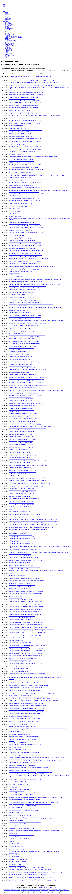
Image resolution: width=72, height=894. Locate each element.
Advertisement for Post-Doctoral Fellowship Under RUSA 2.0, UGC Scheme (22, 238)
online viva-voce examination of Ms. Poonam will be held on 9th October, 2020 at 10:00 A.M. (25, 690)
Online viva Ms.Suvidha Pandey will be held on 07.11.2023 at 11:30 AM (22, 405)
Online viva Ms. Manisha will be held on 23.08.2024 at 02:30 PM (20, 330)
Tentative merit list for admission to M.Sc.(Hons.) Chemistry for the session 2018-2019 (24, 800)
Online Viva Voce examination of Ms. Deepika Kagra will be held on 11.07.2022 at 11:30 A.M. (26, 549)
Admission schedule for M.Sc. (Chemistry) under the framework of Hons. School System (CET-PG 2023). (27, 428)
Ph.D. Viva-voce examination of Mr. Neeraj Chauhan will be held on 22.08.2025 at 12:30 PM (25, 187)
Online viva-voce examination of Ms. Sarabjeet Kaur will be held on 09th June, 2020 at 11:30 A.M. (26, 710)
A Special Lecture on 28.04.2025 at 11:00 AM (17, 246)
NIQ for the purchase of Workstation (15, 807)
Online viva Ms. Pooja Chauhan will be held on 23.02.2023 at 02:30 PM (21, 478)
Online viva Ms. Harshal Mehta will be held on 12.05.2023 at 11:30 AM (21, 447)
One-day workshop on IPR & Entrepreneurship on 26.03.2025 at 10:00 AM (22, 248)
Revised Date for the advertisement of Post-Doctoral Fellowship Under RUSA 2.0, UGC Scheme (26, 225)
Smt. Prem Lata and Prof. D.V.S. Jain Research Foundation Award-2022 (21, 410)
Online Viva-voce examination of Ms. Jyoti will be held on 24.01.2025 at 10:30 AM (23, 271)
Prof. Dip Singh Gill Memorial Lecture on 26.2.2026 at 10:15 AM (20, 126)
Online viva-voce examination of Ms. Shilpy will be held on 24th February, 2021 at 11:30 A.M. (25, 663)
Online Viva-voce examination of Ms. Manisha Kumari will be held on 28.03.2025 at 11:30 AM (26, 250)
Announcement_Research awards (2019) (16, 640)
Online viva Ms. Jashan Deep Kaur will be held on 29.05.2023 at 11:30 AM (22, 439)
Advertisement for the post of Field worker (16, 680)
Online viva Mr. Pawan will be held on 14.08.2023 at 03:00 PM (20, 419)
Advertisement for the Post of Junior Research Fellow (18, 637)
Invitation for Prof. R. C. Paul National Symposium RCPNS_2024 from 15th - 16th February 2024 (26, 379)
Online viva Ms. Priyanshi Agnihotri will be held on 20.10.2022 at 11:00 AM (22, 504)
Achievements (7, 16)
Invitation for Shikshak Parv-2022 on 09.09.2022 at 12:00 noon (20, 511)
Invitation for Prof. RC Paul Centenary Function (17, 787)
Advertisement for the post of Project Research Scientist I (19, 220)
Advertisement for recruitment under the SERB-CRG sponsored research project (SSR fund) (25, 302)
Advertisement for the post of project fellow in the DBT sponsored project (22, 765)
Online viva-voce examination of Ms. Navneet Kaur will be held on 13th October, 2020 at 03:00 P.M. (27, 688)
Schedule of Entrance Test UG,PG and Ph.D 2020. (18, 723)
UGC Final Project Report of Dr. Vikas (15, 812)
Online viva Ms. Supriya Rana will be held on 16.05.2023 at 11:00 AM (21, 454)
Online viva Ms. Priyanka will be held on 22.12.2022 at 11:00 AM (20, 494)
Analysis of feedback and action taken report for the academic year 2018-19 (22, 541)
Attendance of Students (9, 24)
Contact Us (7, 20)
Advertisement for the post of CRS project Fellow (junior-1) (19, 517)
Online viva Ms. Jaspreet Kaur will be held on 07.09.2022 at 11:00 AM (21, 512)
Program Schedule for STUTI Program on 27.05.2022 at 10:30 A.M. (21, 562)
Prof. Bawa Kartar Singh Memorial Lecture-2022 (17, 575)
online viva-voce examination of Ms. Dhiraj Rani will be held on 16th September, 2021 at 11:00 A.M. (27, 622)
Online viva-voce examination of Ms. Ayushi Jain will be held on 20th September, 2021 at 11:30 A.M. (27, 619)
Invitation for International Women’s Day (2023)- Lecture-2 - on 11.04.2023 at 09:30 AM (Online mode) (27, 460)
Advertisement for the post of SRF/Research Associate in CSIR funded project (22, 739)
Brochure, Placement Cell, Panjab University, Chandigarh (19, 411)
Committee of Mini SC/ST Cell (14, 509)
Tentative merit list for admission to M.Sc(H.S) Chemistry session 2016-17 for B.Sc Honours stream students (28, 875)
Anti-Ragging (7, 35)
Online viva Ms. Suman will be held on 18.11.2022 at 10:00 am (20, 496)
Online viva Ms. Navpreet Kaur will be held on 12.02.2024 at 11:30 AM (21, 380)
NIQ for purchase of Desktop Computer (16, 857)
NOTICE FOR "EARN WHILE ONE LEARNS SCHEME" (20, 554)
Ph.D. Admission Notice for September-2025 (17, 180)
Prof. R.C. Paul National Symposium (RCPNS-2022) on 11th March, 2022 (22, 583)
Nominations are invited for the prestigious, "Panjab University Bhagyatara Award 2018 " (24, 763)
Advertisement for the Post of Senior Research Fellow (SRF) (19, 388)
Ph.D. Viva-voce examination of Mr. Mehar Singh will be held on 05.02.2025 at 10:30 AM (25, 269)
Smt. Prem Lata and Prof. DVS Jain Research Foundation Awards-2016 (21, 835)
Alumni (6, 51)
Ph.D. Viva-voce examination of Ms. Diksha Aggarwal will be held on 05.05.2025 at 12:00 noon (26, 243)
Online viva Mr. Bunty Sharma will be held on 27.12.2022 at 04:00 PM (21, 493)
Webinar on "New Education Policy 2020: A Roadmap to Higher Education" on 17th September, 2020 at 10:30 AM (29, 698)
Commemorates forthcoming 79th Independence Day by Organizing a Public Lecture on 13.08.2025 (26, 193)
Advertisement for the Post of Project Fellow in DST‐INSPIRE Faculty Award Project (24, 682)
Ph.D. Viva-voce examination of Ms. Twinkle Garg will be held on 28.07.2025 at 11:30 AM (25, 200)
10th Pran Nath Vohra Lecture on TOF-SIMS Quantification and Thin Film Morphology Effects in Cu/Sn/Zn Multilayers (30, 179)
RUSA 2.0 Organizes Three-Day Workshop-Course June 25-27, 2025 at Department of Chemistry (26, 214)
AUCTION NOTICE (12, 841)
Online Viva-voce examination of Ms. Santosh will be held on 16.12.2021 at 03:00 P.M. (24, 604)
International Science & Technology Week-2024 (17, 294)
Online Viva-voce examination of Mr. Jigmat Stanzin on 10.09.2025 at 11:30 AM (23, 177)
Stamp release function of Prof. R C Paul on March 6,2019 (19, 770)
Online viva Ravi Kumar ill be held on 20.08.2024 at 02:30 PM (20, 328)
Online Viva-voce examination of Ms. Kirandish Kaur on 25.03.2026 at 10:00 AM (23, 121)
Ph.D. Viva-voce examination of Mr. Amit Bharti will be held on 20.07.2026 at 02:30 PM (24, 100)
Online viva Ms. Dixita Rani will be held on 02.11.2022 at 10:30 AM (21, 501)
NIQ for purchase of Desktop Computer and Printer (18, 859)
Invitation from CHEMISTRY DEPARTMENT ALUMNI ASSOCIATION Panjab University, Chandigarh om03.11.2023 (30, 76)
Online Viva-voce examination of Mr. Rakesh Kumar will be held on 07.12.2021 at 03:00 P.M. (25, 611)
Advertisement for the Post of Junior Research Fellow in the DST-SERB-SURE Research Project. (26, 403)
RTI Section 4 (7, 29)
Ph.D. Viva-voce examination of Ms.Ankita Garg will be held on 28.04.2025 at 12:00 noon (25, 245)
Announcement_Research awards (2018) (16, 729)
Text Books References (13, 833)
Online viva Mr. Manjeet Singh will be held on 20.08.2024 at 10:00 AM (21, 331)
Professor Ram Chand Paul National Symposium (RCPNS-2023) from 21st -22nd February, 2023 (26, 486)
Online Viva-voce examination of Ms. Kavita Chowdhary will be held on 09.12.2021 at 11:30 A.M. (26, 606)
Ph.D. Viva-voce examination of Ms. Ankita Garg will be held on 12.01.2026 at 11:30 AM (25, 149)
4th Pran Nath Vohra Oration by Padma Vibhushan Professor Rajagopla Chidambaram (24, 752)
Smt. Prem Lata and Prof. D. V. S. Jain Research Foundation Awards (21, 695)
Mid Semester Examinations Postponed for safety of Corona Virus (20, 716)
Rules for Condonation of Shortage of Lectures (17, 731)
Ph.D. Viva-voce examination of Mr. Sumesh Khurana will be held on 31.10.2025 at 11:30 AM (25, 174)
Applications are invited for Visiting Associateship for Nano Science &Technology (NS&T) (25, 822)
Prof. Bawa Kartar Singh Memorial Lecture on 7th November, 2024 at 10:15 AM (23, 300)
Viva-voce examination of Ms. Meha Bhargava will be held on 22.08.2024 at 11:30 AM (24, 325)
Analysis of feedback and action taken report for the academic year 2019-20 (22, 540)
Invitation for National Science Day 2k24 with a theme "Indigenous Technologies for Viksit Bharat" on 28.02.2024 (29, 370)
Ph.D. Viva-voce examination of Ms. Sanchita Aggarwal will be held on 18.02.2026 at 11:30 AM (26, 139)
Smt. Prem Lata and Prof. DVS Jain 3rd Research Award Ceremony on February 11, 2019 (25, 779)
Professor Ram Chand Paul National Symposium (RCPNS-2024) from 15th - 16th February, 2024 (26, 382)
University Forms (8, 48)
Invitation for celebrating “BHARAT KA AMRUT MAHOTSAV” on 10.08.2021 (23, 634)
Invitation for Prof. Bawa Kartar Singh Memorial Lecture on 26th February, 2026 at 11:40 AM (25, 130)
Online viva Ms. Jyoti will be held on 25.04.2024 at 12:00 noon (20, 359)
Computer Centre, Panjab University (45, 887)
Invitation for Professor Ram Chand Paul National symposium (20, 815)
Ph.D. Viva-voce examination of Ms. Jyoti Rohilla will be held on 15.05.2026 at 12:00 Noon (25, 112)
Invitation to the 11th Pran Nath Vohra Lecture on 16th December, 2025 (21, 161)
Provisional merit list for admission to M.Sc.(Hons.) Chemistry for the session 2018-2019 (24, 799)
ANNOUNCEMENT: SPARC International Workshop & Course (20, 750)
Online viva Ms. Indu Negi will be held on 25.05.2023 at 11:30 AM (21, 441)
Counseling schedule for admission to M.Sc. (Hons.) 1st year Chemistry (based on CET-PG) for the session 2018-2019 (30, 804)
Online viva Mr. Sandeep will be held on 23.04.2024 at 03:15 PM (20, 356)
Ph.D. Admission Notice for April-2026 (16, 118)
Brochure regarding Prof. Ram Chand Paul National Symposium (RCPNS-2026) (23, 151)
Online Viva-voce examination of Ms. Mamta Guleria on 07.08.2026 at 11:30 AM (23, 97)
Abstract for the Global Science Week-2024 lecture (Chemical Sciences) (21, 297)
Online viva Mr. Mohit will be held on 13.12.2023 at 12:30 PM (20, 397)
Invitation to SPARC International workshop (16, 747)
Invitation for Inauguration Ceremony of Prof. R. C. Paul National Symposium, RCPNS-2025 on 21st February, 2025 (29, 258)
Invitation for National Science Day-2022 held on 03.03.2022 (19, 588)
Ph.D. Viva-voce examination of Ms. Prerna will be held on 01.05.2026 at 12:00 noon (24, 113)
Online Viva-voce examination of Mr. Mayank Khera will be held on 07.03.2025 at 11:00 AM (25, 255)
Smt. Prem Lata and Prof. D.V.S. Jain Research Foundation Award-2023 (21, 308)
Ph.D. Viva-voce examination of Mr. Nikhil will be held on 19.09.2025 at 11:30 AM (23, 183)
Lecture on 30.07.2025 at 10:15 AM (15, 195)
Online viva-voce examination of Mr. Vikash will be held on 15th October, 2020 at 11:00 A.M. (25, 687)
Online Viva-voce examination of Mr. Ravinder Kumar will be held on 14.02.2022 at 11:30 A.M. (26, 591)
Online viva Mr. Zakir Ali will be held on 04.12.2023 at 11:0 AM (20, 400)
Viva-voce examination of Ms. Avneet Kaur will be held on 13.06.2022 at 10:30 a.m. (24, 557)
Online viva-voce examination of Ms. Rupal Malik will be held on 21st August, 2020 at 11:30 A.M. (26, 708)
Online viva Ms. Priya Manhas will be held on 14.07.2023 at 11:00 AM (21, 431)
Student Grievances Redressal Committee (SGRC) (14, 37)
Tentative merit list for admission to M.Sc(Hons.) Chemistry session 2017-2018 (23, 831)
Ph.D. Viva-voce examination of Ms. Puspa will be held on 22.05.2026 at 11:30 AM (23, 107)
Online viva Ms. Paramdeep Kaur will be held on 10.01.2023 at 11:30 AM (22, 491)
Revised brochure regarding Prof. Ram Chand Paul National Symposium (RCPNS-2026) (24, 141)
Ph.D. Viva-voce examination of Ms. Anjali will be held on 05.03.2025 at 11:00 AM (23, 256)
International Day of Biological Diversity (16, 349)
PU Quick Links (6, 33)
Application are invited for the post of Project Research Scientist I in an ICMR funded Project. (25, 170)
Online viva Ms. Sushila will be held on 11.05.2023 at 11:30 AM (20, 449)
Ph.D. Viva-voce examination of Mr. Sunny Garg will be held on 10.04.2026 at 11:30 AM (25, 120)
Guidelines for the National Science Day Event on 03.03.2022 (20, 586)
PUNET (8, 53)
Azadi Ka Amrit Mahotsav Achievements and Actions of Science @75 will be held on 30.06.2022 (26, 550)
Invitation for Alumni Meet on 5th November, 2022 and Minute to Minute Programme (24, 498)
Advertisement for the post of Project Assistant (17, 719)
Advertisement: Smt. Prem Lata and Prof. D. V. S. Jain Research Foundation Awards (24, 792)
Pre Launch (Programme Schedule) (15, 216)
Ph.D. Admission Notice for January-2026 (16, 154)
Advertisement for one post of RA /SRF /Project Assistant (19, 305)
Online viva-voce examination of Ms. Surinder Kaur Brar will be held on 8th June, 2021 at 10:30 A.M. (27, 645)
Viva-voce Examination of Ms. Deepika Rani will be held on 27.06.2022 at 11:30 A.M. (24, 555)
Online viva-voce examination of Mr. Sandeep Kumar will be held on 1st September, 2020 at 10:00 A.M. (27, 705)
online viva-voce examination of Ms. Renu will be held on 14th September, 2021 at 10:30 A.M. (25, 624)
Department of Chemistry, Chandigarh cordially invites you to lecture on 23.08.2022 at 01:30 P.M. (26, 522)
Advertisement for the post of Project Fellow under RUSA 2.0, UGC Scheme (22, 240)
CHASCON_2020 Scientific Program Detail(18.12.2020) (19, 671)
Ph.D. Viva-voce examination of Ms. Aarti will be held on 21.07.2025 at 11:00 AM (23, 205)
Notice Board (7, 22)
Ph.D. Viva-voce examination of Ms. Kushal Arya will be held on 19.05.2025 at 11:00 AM (25, 242)
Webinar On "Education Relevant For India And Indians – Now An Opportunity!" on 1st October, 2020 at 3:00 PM (29, 692)
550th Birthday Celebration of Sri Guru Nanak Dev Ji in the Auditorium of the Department (25, 744)
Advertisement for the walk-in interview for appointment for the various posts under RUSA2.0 (25, 84)
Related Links (5, 21)
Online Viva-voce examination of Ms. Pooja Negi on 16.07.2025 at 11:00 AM (22, 203)
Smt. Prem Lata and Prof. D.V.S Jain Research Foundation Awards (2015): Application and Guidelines (27, 867)
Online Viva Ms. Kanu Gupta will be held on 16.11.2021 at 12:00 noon (21, 612)
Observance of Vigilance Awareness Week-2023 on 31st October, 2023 (21, 408)
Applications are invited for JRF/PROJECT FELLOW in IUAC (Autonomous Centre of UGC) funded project (28, 767)
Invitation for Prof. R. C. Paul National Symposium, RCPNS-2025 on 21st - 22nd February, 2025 (26, 261)
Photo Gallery (7, 56)
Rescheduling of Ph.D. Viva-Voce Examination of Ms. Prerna (19, 110)
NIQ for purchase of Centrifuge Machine (16, 864)
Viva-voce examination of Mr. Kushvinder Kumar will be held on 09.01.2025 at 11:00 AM (25, 289)
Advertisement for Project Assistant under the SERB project (19, 789)
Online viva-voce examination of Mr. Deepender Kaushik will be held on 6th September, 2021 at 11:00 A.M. (28, 627)
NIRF (6, 42)
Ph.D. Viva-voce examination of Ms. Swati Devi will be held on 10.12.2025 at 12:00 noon (25, 164)
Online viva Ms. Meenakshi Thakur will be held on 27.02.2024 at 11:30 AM (22, 374)
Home (4, 4)
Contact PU (5, 6)
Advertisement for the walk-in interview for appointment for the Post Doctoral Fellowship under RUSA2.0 (27, 92)
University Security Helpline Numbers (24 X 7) (17, 144)
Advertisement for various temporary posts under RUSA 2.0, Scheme (21, 237)
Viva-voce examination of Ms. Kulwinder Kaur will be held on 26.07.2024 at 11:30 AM (24, 343)
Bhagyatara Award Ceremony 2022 (15, 573)
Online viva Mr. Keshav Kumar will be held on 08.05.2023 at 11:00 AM (21, 452)
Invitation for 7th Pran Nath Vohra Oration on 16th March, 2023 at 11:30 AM (22, 470)
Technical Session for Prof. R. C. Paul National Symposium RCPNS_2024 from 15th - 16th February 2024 (28, 377)
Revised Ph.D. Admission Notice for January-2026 (18, 143)
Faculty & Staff (7, 14)
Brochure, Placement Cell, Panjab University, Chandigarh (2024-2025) (21, 312)
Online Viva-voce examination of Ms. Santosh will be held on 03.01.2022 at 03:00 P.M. (24, 603)
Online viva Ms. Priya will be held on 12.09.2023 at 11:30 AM (20, 416)
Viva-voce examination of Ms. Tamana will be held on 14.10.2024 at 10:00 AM (23, 313)
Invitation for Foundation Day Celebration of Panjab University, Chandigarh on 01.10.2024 (25, 317)
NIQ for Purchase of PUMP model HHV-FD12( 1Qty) (18, 849)
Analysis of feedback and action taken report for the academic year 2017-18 (22, 543)
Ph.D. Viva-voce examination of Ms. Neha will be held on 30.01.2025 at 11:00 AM (23, 277)
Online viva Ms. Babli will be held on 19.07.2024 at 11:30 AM (20, 344)
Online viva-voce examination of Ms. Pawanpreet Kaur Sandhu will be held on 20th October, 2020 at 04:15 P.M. (29, 685)
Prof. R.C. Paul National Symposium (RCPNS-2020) (18, 724)
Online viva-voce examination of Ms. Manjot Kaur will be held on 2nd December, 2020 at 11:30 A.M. (27, 673)
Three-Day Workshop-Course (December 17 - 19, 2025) (19, 157)
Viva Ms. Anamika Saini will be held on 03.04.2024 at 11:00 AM (20, 364)
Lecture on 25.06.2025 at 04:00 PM (15, 208)
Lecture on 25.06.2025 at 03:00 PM (15, 210)
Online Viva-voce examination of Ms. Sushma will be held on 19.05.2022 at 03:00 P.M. (24, 567)
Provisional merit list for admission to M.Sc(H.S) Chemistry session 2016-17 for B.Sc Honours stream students (28, 874)
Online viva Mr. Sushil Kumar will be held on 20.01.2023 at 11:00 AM (21, 488)
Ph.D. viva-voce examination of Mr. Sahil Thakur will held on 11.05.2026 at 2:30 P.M (24, 108)
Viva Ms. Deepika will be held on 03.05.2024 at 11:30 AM (19, 354)
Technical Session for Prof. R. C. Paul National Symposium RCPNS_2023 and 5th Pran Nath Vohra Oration (28, 480)
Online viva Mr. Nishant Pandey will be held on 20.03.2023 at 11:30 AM (22, 468)
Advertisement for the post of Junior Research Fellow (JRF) (19, 506)
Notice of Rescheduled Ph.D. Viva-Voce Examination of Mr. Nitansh (21, 185)
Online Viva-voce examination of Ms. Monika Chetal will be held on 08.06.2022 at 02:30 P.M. (25, 560)
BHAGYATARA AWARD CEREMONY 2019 (17, 742)
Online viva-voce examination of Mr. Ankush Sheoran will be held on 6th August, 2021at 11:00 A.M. (27, 638)
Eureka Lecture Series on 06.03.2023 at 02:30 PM (17, 473)
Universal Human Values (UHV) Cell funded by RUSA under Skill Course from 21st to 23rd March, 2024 (27, 369)
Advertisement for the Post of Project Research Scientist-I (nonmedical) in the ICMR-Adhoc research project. (28, 401)
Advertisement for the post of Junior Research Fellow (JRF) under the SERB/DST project (24, 768)
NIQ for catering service (13, 853)
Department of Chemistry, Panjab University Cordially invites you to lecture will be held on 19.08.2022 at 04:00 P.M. (29, 529)
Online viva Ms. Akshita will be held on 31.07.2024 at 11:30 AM (20, 339)
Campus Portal (9, 55)
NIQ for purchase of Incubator (14, 862)
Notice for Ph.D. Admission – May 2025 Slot (17, 235)
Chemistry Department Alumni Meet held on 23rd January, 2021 (20, 666)
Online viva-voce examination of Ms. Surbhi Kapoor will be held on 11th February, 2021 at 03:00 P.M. (27, 665)
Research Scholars (8, 19)
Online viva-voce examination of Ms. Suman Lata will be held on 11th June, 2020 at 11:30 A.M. (26, 711)
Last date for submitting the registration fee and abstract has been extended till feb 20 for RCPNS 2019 (27, 773)
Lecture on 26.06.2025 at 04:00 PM (15, 211)
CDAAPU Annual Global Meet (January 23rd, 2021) (18, 668)
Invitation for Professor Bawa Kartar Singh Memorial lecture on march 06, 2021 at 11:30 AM (25, 655)
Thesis (6, 30)
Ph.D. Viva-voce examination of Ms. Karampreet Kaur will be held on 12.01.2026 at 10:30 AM (26, 152)
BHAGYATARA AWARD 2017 (14, 825)
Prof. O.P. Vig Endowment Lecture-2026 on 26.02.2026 (19, 131)
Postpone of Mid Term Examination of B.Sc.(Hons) (18, 749)
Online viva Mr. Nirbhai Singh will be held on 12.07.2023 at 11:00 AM (21, 434)
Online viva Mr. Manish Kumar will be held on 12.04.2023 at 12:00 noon (22, 462)
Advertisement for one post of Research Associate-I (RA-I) (19, 251)
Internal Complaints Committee (10, 40)
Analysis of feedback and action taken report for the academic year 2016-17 (22, 544)
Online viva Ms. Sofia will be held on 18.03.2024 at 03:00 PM (20, 366)
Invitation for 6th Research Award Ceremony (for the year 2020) (20, 533)
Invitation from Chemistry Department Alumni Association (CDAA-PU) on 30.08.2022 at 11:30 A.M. (27, 514)
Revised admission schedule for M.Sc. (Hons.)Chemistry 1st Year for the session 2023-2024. (25, 424)
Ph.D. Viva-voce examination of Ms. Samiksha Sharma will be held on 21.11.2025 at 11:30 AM (26, 169)
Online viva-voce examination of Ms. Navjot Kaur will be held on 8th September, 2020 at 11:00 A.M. (27, 703)
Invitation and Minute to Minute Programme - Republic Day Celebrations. (22, 726)
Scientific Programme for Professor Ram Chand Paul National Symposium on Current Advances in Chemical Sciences (30, 844)
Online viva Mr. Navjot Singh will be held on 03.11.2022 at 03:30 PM (21, 499)
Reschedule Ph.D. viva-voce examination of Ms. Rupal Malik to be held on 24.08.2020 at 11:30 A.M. (27, 706)
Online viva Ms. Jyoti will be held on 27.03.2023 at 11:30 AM (20, 467)
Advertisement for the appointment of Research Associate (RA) (20, 661)
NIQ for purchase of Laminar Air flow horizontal (17, 861)
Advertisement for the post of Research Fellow (17, 866)
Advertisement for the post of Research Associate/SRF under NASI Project (22, 585)
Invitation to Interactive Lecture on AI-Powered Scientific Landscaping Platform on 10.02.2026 (25, 138)
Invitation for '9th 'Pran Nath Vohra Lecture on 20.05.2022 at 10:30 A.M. (22, 565)
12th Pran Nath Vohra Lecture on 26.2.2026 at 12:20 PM (19, 128)
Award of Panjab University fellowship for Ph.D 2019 (18, 737)
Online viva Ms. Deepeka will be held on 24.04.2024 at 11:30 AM (20, 357)
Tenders (6, 31)
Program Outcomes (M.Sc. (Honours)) (15, 596)
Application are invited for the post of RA (16, 820)
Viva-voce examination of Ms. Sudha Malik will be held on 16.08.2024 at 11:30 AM (24, 336)
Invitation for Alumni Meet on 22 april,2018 (16, 813)
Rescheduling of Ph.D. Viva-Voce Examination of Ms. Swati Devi (20, 162)
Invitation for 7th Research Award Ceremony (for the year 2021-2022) (21, 338)
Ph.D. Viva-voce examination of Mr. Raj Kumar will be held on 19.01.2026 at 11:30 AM (24, 148)
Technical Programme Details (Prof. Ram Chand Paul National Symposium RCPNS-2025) (25, 264)
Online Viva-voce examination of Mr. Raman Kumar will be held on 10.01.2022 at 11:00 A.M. (25, 601)
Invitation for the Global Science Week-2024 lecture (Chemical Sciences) (22, 292)
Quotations (7, 26)
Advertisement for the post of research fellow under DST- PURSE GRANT (22, 805)
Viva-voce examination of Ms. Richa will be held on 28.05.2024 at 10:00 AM (22, 346)
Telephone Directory (8, 47)
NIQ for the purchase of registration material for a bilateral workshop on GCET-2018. (24, 810)
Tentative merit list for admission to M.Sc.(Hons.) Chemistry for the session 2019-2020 (24, 762)
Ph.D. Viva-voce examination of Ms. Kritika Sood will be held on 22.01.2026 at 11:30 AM (25, 146)
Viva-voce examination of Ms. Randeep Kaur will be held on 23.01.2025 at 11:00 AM (24, 287)
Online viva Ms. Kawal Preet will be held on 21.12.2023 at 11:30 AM (21, 392)
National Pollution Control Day (14, 273)
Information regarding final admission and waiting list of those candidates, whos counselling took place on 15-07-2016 (30, 877)
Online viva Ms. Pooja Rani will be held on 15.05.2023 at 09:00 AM (21, 444)
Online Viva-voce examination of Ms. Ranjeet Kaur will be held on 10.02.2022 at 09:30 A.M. (25, 593)
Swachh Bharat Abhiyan (9, 45)
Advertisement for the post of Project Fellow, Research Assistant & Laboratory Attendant (24, 718)
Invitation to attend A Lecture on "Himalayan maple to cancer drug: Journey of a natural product (26, 268)
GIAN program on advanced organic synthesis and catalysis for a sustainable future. (23, 413)
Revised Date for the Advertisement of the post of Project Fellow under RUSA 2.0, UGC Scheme (26, 227)
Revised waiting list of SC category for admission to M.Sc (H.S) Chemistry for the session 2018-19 (26, 795)
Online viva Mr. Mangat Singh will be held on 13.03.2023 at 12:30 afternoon (22, 472)
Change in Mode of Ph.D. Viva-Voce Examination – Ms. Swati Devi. (21, 159)
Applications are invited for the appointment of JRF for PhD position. (21, 230)
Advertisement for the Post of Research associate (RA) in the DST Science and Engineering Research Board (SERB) (29, 385)
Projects (6, 17)
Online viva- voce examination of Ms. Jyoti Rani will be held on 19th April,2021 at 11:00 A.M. (25, 653)
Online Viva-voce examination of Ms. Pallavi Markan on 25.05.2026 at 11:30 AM (23, 105)
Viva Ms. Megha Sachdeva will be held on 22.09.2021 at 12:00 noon (21, 617)
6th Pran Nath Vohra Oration (14, 475)
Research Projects (8, 18)
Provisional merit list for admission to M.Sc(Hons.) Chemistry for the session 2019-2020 (24, 759)
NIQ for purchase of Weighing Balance (16, 843)
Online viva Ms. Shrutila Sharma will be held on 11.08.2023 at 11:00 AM (22, 421)
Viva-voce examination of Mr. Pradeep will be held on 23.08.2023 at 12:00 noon (23, 418)
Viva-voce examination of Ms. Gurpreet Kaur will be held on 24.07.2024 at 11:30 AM (24, 341)
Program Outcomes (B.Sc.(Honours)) (15, 598)
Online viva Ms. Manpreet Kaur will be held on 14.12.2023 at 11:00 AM (21, 398)
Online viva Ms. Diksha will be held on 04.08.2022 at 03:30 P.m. (20, 535)
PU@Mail (4, 5)
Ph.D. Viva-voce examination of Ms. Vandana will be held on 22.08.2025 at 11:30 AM (24, 192)
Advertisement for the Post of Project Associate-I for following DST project (22, 406)
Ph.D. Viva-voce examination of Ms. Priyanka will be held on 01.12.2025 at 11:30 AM (24, 167)
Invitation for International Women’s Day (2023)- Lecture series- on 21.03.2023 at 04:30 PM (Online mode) (28, 465)
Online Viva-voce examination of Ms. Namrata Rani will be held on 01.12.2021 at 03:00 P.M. (25, 609)
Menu (4, 11)
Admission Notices (8, 23)
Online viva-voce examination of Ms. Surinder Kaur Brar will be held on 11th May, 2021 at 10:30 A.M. (27, 650)
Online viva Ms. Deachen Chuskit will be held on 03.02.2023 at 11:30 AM (22, 485)
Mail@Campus (9, 54)
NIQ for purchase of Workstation (14, 854)
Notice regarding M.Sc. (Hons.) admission (16, 836)
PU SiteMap (7, 57)
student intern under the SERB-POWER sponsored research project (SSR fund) (23, 393)
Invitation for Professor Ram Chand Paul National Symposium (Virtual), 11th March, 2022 (25, 581)
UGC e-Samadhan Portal (9, 34)
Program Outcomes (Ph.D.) (13, 594)
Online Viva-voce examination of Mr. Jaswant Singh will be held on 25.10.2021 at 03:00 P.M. (25, 614)
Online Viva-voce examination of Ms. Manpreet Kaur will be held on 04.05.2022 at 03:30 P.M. (25, 572)
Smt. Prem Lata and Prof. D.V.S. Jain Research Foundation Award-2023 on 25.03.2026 (24, 123)
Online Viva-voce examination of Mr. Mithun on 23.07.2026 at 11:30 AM (22, 99)
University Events (8, 39)
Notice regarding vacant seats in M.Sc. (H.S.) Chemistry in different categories (22, 794)
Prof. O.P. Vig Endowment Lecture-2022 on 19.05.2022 (19, 568)
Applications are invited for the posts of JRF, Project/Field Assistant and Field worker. (24, 736)
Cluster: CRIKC (8, 46)
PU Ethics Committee (9, 44)
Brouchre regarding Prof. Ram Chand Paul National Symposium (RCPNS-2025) (23, 263)
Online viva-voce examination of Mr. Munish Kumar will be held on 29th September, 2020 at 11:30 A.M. (27, 697)
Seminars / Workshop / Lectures (10, 28)
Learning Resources (8, 25)
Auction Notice (11, 679)
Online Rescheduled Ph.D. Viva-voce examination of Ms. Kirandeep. (21, 429)
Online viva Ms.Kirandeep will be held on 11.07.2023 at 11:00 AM (20, 432)
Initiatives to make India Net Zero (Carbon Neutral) (18, 437)
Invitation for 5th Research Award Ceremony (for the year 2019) (20, 642)
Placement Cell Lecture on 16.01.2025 (15, 276)
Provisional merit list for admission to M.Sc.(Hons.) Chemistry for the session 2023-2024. (24, 423)
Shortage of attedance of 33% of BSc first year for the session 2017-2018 (21, 828)
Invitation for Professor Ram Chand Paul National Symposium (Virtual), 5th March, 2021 (24, 658)
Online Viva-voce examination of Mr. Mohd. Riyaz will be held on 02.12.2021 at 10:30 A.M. (25, 607)
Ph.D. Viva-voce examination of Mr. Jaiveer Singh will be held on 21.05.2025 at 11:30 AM (25, 233)
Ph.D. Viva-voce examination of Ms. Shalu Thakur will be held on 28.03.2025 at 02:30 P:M (25, 253)
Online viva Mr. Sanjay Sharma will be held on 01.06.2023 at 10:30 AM (21, 436)
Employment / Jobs (8, 49)
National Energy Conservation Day (15, 274)
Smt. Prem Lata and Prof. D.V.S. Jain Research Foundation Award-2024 (21, 172)
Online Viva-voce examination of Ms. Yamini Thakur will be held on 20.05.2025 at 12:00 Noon (26, 232)
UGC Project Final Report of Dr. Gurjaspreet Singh (18, 786)
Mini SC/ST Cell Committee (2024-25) (15, 333)
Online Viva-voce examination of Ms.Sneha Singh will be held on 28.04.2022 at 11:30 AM (25, 576)
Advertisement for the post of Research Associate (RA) (18, 450)
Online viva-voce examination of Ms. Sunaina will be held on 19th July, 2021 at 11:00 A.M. (25, 643)
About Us (6, 12)
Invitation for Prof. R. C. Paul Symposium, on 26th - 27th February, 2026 (22, 133)
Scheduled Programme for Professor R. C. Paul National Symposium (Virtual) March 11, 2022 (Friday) (27, 580)
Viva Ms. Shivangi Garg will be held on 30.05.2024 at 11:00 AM (20, 351)
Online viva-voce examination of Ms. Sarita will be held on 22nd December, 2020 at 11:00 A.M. (26, 669)
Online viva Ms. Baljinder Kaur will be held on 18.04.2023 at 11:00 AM (21, 457)
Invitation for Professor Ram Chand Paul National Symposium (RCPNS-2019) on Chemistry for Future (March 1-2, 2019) (30, 772)
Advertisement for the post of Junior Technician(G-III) (18, 310)
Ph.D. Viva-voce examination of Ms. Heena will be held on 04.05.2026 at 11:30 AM (24, 117)
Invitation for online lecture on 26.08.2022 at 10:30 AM (18, 516)
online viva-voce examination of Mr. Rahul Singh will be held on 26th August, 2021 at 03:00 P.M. (26, 630)
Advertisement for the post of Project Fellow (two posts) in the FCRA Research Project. (24, 755)
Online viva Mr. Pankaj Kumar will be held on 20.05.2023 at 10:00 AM (21, 348)
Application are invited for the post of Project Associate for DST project (21, 222)
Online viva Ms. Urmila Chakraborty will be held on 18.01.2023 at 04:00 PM (22, 490)
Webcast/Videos (8, 38)
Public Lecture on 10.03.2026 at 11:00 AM (16, 125)
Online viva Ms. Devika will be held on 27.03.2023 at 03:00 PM (20, 463)
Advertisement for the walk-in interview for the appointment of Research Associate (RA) (24, 362)
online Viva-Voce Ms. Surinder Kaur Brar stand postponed (19, 647)
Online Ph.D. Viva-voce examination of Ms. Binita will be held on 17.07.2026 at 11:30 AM (25, 102)
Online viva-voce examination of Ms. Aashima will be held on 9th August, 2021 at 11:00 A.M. (25, 635)
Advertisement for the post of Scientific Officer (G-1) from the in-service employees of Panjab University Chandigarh (29, 323)
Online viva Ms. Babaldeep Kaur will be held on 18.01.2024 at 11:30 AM (22, 387)
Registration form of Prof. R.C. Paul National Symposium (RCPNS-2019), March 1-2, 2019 (25, 782)
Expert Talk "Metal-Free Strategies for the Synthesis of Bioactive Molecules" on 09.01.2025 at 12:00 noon (27, 286)
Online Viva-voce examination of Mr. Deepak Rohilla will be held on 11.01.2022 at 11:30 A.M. (26, 599)
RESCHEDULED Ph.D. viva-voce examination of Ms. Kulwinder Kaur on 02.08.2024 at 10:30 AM (27, 335)
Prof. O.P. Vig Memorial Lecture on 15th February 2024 (19, 375)
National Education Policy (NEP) (11, 43)
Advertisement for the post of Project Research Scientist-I (19, 318)
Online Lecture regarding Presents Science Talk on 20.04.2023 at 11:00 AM (22, 455)
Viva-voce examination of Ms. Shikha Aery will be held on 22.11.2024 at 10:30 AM (23, 299)
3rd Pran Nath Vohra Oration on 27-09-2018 (16, 791)
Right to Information (8, 50)
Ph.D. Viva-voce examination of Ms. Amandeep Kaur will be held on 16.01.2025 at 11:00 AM (25, 281)
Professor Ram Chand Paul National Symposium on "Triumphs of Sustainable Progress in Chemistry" (27, 817)
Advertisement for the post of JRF (15, 826)
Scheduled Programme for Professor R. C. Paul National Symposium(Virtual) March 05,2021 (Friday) (27, 656)
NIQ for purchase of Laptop (14, 856)
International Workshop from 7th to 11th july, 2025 (18, 206)
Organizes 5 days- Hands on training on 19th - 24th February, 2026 (20, 136)
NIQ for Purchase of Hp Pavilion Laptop (16, 846)
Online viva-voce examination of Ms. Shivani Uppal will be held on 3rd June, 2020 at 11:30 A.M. (26, 713)
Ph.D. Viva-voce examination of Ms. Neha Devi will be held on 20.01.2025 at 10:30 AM (24, 282)
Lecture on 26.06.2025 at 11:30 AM (15, 213)
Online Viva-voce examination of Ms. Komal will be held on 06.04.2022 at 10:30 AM (24, 578)
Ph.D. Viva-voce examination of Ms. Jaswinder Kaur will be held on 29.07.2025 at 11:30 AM (25, 198)
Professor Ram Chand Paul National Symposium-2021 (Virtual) (20, 660)
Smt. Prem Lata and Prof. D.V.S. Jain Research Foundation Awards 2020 (22, 616)
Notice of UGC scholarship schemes (15, 732)
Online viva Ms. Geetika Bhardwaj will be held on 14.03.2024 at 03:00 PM (22, 367)
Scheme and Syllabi (8, 27)
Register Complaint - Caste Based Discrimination (13, 36)
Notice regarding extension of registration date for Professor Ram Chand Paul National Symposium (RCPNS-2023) (29, 483)
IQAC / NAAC (8, 41)
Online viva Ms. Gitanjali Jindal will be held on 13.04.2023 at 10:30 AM (21, 459)
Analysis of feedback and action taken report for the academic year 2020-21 (22, 538)
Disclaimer (55, 887)
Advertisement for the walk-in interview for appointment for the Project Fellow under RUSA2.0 (26, 94)
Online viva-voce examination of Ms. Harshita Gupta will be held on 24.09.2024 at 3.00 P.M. (25, 315)
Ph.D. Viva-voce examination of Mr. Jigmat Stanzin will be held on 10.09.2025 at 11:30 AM (25, 182)
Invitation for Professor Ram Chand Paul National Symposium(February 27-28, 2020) (24, 721)
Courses (6, 13)
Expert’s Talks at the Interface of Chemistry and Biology (19, 372)
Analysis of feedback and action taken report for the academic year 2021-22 (22, 536)
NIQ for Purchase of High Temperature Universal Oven (18, 848)
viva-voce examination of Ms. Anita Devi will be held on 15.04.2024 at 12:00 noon (23, 361)
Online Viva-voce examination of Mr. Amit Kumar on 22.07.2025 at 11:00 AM (23, 201)
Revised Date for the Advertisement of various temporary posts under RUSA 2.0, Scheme (24, 224)
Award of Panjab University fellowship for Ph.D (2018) (18, 784)
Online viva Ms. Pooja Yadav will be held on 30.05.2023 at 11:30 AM (21, 442)
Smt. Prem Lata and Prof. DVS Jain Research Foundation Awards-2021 (21, 503)
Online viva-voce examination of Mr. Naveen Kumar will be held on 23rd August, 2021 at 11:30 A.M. (27, 632)
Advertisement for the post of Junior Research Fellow (18, 823)
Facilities (6, 15)
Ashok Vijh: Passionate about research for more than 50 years (19, 734)
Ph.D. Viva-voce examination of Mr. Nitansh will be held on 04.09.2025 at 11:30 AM (24, 188)
